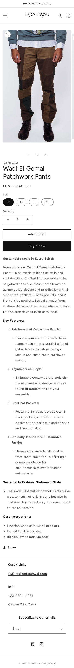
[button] (5, 15)
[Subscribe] (61, 629)
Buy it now (37, 246)
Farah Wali (31, 663)
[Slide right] (46, 155)
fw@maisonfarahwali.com (27, 574)
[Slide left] (27, 155)
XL (47, 202)
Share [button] (12, 547)
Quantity (8, 211)
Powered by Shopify (46, 663)
